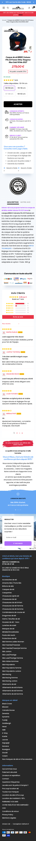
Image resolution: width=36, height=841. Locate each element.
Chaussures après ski (10, 596)
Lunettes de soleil (9, 625)
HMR (3, 730)
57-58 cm (9, 94)
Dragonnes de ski (9, 616)
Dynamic (5, 717)
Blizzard (5, 707)
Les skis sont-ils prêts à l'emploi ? (15, 785)
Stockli (4, 753)
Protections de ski (9, 638)
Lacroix (5, 740)
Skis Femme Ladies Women (13, 642)
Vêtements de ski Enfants (12, 687)
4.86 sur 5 (23, 297)
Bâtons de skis (8, 586)
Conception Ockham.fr (21, 824)
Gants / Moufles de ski (11, 619)
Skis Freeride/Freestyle (11, 645)
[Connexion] (29, 8)
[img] (7, 329)
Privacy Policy (7, 815)
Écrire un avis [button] (18, 317)
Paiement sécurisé (9, 772)
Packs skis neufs (8, 635)
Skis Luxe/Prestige (9, 655)
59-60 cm (21, 94)
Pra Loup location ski (10, 789)
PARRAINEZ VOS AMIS (10, 802)
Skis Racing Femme (10, 678)
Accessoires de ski (9, 580)
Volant (5, 756)
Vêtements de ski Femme (12, 691)
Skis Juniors (6, 651)
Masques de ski (8, 629)
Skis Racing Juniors (9, 681)
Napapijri (5, 743)
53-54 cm (9, 88)
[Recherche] (8, 8)
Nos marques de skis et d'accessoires (17, 759)
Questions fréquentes (11, 782)
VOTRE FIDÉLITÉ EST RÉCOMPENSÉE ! (15, 805)
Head (4, 727)
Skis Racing (6, 674)
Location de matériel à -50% (13, 798)
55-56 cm (22, 88)
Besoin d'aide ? (10, 169)
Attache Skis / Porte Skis (11, 583)
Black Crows (7, 704)
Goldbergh (6, 723)
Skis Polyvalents (8, 665)
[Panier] (33, 8)
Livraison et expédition (11, 775)
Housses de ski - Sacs (10, 622)
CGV (4, 808)
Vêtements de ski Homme (12, 694)
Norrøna (5, 746)
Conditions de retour (10, 811)
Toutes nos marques (10, 792)
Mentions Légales (9, 818)
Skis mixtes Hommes (10, 661)
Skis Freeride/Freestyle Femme (14, 648)
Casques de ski (8, 589)
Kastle (4, 736)
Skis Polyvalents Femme (11, 668)
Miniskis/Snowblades (10, 632)
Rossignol (6, 749)
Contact (5, 779)
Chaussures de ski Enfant (12, 602)
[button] (8, 80)
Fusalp (4, 720)
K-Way (5, 733)
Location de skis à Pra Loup (13, 795)
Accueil (4, 20)
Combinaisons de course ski (13, 612)
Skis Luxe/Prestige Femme (12, 658)
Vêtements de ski (9, 684)
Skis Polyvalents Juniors (11, 671)
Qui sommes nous (9, 769)
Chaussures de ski (9, 599)
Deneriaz (5, 713)
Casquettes (7, 593)
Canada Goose (8, 710)
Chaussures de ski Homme (12, 609)
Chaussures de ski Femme (12, 606)
